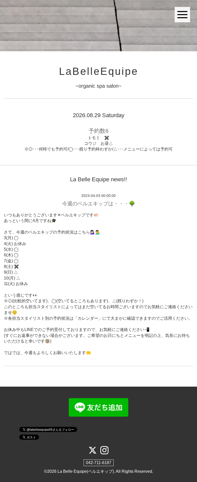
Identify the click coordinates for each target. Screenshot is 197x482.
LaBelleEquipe (98, 71)
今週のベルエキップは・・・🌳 (98, 203)
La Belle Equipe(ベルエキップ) (85, 471)
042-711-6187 (98, 462)
